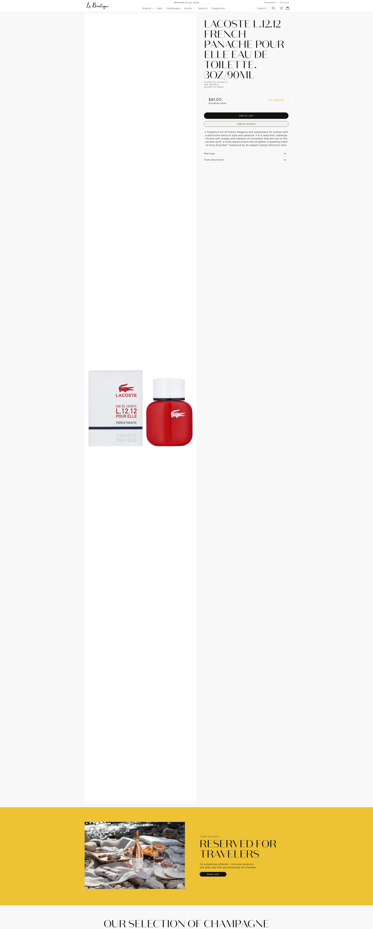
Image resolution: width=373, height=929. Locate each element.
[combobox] (266, 8)
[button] (148, 8)
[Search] (273, 8)
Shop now (213, 874)
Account (284, 2)
